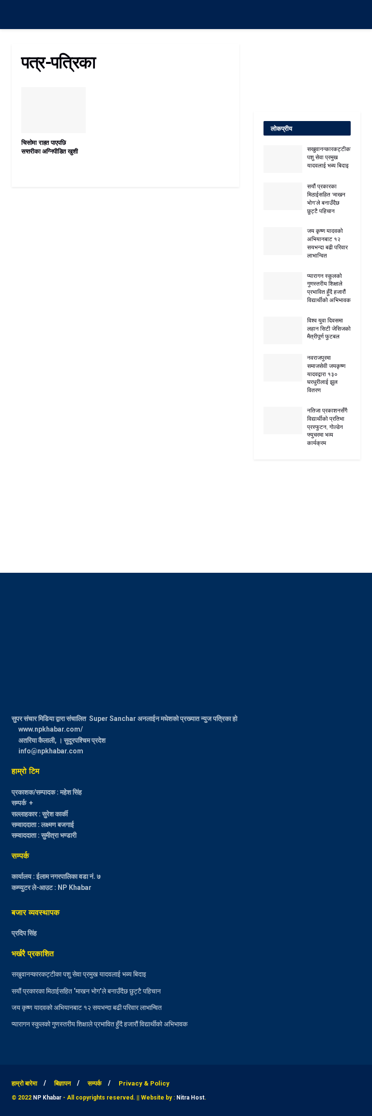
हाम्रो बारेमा (24, 1083)
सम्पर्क (95, 1083)
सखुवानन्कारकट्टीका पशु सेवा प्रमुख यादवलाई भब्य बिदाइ (329, 157)
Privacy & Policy (144, 1083)
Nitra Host (190, 1097)
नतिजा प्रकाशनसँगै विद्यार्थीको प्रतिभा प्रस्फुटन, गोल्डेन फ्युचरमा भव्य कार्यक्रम (327, 426)
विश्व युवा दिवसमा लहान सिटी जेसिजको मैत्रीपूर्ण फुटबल (329, 328)
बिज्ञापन (62, 1083)
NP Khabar (47, 1097)
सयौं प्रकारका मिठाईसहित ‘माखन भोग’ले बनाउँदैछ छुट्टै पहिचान (326, 198)
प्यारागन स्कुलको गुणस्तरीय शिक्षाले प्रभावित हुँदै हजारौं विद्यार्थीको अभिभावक (329, 288)
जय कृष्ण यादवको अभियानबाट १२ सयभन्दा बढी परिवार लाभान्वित (327, 243)
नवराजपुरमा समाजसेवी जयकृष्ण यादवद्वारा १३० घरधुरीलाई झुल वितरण (326, 374)
